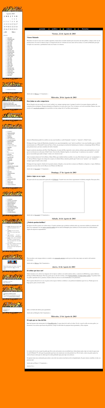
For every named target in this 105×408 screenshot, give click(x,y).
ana (8, 243)
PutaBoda (9, 135)
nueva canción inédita (49, 227)
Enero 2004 (9, 66)
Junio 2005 (9, 42)
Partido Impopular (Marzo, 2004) (10, 104)
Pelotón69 (9, 154)
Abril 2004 (9, 62)
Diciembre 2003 (10, 68)
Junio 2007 (9, 37)
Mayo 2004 (9, 60)
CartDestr (9, 230)
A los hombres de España (12, 207)
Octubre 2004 (10, 53)
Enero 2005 (9, 49)
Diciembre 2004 (10, 50)
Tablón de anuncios (11, 203)
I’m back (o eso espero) (12, 200)
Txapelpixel (9, 137)
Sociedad (37, 169)
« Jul (5, 32)
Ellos (14, 267)
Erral (8, 161)
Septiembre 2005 (10, 39)
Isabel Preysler (10, 157)
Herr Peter (9, 171)
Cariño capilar (10, 210)
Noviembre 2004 (10, 52)
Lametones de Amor (11, 179)
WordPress (5, 310)
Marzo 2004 (9, 63)
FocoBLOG (9, 160)
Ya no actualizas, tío (11, 202)
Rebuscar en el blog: (11, 89)
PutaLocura (9, 143)
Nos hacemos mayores (12, 206)
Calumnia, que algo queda (12, 166)
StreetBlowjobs (52, 323)
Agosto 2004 (10, 56)
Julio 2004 (9, 58)
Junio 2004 (9, 59)
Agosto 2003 (10, 73)
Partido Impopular (11, 133)
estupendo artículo (60, 258)
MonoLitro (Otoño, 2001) (8, 103)
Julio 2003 (9, 75)
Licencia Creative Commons (14, 296)
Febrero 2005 (10, 47)
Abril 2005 (9, 45)
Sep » (13, 32)
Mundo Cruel (10, 181)
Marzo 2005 (9, 46)
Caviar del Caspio (11, 173)
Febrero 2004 (10, 65)
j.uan (8, 235)
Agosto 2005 (10, 40)
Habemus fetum (10, 204)
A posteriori (9, 199)
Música (37, 94)
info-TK (9, 174)
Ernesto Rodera (10, 141)
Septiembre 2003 (10, 72)
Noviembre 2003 (10, 69)
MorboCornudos (10, 167)
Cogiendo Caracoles (11, 140)
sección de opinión (39, 108)
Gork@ (8, 226)
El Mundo (55, 179)
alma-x (8, 148)
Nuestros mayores (11, 209)
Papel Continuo (10, 163)
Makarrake (9, 147)
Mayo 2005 (9, 43)
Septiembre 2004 (10, 55)
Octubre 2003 (10, 70)
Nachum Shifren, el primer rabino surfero (79, 276)
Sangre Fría (9, 158)
